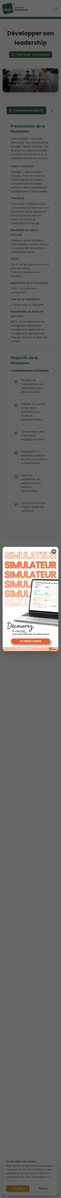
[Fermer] (53, 551)
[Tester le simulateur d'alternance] (30, 599)
